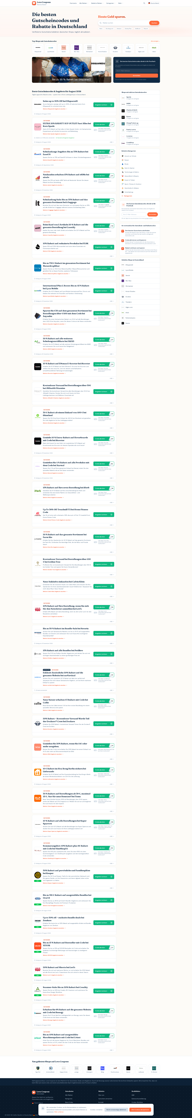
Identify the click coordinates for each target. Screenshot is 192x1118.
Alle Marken (83, 3)
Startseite (73, 3)
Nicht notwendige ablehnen (116, 1110)
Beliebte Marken (96, 3)
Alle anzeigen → (155, 41)
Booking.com (109, 28)
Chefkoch (137, 28)
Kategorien (110, 3)
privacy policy (142, 79)
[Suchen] (144, 3)
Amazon (119, 28)
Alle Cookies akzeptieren (140, 1110)
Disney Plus (128, 28)
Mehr (120, 3)
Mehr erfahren (59, 1112)
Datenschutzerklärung (139, 1099)
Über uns (101, 1095)
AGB (133, 1095)
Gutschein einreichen (105, 1099)
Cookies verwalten (96, 1110)
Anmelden (136, 75)
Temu (100, 28)
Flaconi (146, 28)
